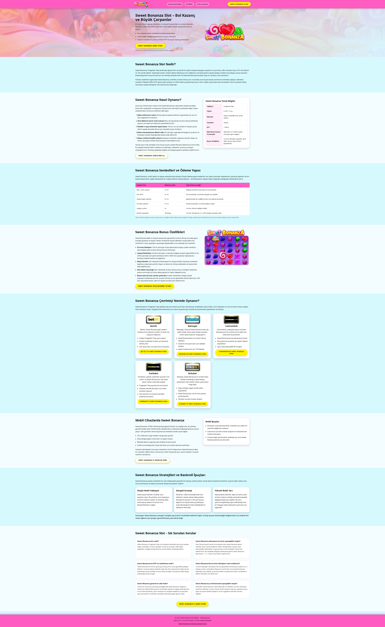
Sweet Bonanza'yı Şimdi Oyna (192, 604)
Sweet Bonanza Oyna (239, 4)
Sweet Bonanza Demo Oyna (150, 46)
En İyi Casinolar (202, 4)
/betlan (205, 554)
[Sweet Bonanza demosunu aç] (225, 33)
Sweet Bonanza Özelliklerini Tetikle (154, 286)
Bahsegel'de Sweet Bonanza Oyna (192, 354)
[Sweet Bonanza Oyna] (226, 248)
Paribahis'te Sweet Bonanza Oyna (153, 401)
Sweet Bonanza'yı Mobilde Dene (152, 460)
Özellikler (189, 4)
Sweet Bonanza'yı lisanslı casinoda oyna (193, 624)
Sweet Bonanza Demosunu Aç (151, 156)
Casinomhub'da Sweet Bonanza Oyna (231, 353)
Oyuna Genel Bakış (175, 4)
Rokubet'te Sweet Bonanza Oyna (192, 404)
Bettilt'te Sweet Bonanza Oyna (153, 351)
